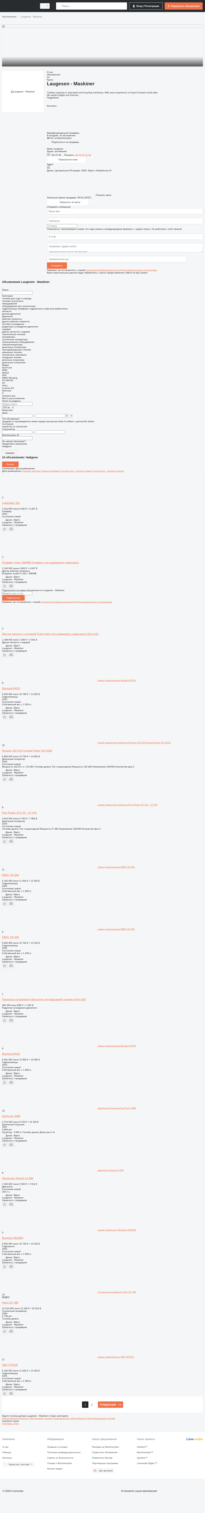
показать (10, 453)
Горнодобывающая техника (100, 1418)
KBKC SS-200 (10, 937)
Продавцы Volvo (10, 1423)
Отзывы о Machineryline (59, 1463)
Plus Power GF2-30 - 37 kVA (19, 812)
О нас (5, 1447)
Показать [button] (69, 155)
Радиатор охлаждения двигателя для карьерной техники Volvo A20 (44, 999)
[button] (65, 142)
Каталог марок (54, 1468)
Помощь (6, 1452)
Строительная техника (41, 1418)
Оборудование (10, 1418)
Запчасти (23, 1418)
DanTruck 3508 (11, 1116)
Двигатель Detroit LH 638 (17, 1178)
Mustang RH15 (11, 688)
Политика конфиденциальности (64, 1452)
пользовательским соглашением (140, 270)
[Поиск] (59, 6)
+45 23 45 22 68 (82, 155)
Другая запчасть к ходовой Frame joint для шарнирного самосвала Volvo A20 (50, 634)
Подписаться (13, 597)
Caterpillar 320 (11, 503)
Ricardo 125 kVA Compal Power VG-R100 (27, 750)
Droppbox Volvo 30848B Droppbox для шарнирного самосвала (40, 562)
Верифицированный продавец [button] (63, 133)
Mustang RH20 (11, 1053)
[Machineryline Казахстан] (19, 6)
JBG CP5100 (10, 1365)
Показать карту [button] (103, 195)
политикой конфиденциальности (103, 270)
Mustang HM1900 (12, 1238)
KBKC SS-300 (10, 875)
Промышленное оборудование (69, 1418)
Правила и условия (57, 1447)
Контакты (7, 1457)
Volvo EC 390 (10, 1302)
